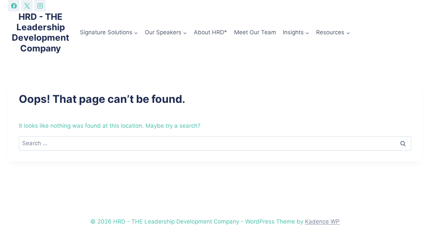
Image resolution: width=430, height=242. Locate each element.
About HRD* (210, 32)
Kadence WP (322, 221)
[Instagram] (40, 5)
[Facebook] (13, 5)
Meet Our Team (255, 32)
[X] (27, 5)
